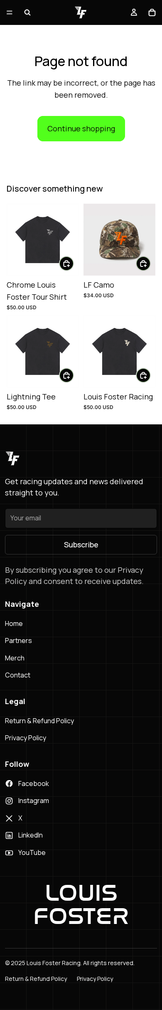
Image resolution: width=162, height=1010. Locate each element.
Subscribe (81, 544)
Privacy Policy (25, 737)
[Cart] (152, 12)
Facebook (33, 783)
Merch (15, 658)
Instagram (33, 800)
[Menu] (9, 12)
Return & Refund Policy (39, 720)
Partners (18, 640)
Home (14, 623)
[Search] (27, 12)
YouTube (32, 852)
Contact (17, 675)
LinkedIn (30, 835)
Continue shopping (81, 128)
